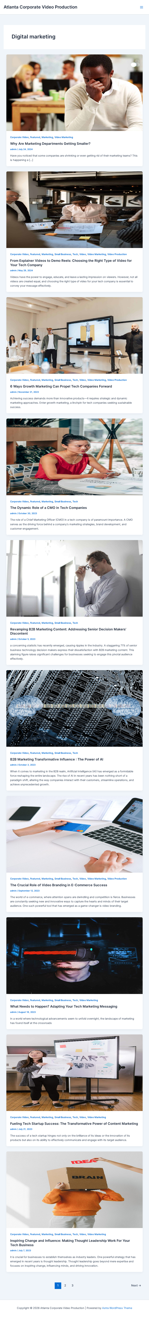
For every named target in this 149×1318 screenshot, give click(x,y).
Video (82, 254)
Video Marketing (64, 137)
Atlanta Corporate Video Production (40, 7)
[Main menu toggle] (141, 7)
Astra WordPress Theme (117, 1308)
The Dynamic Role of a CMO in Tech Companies (48, 508)
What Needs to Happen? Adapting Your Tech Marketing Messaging (63, 1006)
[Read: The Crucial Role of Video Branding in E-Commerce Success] (74, 834)
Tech (75, 254)
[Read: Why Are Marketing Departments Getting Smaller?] (74, 92)
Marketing (47, 137)
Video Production (117, 254)
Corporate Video (19, 137)
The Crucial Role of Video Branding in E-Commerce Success (58, 885)
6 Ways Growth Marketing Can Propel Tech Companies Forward (61, 386)
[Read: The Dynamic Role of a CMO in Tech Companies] (74, 456)
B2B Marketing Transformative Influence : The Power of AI (56, 759)
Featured (35, 137)
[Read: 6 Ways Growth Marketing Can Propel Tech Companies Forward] (74, 335)
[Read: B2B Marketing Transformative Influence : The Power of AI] (74, 708)
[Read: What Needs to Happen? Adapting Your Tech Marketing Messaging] (74, 955)
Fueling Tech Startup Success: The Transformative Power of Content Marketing (74, 1124)
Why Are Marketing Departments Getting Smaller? (50, 143)
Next (136, 1285)
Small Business (63, 254)
